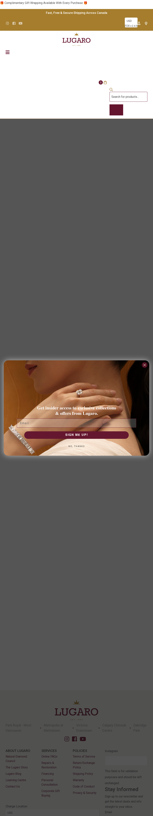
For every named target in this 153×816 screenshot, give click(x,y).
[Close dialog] (144, 365)
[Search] (116, 110)
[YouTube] (20, 23)
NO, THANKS (76, 446)
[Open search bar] (111, 90)
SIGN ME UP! (76, 435)
